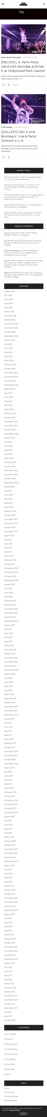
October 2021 (10, 527)
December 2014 (11, 849)
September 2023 (11, 434)
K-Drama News (10, 1049)
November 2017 (11, 711)
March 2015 (9, 837)
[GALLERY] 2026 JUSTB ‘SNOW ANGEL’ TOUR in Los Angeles (20, 234)
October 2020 (10, 576)
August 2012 (9, 963)
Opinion (7, 1074)
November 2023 (11, 426)
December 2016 (11, 751)
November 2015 (11, 804)
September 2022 (11, 483)
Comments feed (11, 1096)
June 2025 (8, 348)
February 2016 (10, 792)
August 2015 (9, 817)
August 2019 (9, 625)
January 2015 (9, 845)
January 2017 (9, 747)
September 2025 (11, 336)
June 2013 (8, 922)
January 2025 (9, 369)
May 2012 (8, 975)
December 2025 (11, 324)
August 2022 (9, 487)
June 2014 (8, 874)
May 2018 (8, 686)
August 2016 (9, 768)
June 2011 (8, 1016)
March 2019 (9, 645)
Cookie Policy (14, 1110)
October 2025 (10, 332)
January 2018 (9, 703)
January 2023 (9, 466)
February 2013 (10, 939)
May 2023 (8, 450)
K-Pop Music (9, 1064)
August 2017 (9, 719)
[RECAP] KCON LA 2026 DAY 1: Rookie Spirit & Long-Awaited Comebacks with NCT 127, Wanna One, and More (23, 197)
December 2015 (11, 800)
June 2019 (8, 633)
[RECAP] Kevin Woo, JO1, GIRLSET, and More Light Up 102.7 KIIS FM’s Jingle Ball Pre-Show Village (23, 275)
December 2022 (11, 470)
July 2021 (8, 540)
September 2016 (11, 764)
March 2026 (9, 312)
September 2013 (11, 910)
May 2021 (8, 548)
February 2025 (10, 365)
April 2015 (8, 833)
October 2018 (10, 666)
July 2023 (8, 442)
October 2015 (9, 808)
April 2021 (8, 552)
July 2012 (8, 967)
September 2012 (11, 959)
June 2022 (8, 495)
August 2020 (9, 584)
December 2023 (11, 422)
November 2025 (11, 328)
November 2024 (11, 377)
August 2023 (9, 438)
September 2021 (11, 531)
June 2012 (8, 971)
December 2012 (11, 947)
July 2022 (8, 491)
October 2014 (10, 857)
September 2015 (11, 812)
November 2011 (10, 1000)
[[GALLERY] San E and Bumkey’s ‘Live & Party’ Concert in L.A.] (23, 109)
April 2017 (8, 735)
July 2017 (8, 723)
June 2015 (8, 825)
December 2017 (11, 707)
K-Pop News (9, 1069)
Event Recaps (6, 57)
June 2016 (8, 776)
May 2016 (8, 780)
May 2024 (8, 401)
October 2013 (10, 906)
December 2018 (11, 658)
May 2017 (8, 731)
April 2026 (8, 307)
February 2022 (10, 511)
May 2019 (8, 637)
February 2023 (10, 462)
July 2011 (8, 1012)
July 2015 (8, 821)
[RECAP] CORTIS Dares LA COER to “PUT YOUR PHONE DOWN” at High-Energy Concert (22, 187)
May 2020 (8, 597)
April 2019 (8, 641)
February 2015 (10, 841)
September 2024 (11, 385)
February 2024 (10, 413)
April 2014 (8, 882)
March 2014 (9, 886)
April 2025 (8, 356)
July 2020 (8, 588)
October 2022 (10, 479)
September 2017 (11, 715)
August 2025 (9, 340)
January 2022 (9, 515)
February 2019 (10, 650)
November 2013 (11, 902)
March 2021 (9, 556)
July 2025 (8, 344)
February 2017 (10, 743)
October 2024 (10, 381)
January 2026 (9, 320)
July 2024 (8, 393)
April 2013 (8, 931)
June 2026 (8, 299)
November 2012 (11, 951)
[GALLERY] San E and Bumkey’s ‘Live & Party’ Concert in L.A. (19, 136)
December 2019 (11, 609)
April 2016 (8, 784)
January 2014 (9, 894)
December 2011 (10, 996)
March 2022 (9, 507)
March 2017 (9, 739)
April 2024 (8, 405)
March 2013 (9, 935)
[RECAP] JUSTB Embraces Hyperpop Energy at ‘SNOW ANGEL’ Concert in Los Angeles (23, 243)
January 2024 (9, 417)
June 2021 (8, 544)
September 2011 (11, 1008)
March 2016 (9, 788)
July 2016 (8, 772)
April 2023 (8, 454)
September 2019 (11, 621)
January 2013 (9, 943)
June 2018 (8, 682)
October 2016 (10, 760)
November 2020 (11, 572)
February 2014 (10, 890)
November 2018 (11, 662)
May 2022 (8, 499)
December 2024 (11, 373)
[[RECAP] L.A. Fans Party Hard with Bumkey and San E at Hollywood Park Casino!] (23, 39)
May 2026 (8, 303)
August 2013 (9, 914)
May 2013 (8, 926)
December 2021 (11, 519)
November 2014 (11, 853)
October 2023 (10, 430)
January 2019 (9, 654)
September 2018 (11, 670)
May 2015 (8, 829)
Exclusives (17, 57)
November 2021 (11, 523)
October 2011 (9, 1004)
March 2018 (9, 694)
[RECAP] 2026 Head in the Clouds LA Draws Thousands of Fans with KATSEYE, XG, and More (22, 215)
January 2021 (9, 564)
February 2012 (10, 988)
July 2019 (8, 629)
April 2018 (8, 690)
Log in (7, 1088)
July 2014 (8, 869)
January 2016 (9, 796)
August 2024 (9, 389)
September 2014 (11, 861)
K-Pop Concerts (11, 1054)
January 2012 (9, 992)
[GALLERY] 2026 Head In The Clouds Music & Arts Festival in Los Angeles (23, 206)
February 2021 (10, 560)
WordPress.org (10, 1100)
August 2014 (9, 865)
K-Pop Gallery (6, 127)
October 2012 (10, 955)
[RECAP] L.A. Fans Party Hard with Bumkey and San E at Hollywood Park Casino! (23, 66)
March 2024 (9, 409)
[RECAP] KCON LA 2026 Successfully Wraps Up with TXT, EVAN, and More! (22, 178)
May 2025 (8, 352)
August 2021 (9, 536)
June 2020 (8, 593)
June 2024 (8, 397)
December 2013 (11, 898)
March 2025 (9, 360)
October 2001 (10, 1020)
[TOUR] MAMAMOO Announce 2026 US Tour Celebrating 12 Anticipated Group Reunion (21, 253)
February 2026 (10, 316)
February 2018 (10, 698)
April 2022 (8, 503)
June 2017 (8, 727)
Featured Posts (10, 1044)
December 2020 (11, 568)
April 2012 (8, 979)
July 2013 (8, 918)
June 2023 (8, 446)
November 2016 (11, 755)
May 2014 (8, 878)
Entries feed (9, 1092)
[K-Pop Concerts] (23, 4)
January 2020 (10, 605)
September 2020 (11, 580)
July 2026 (8, 295)
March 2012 (9, 983)
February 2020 (10, 601)
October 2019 (10, 617)
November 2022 (11, 474)
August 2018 (9, 674)
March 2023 (9, 458)
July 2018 (8, 678)
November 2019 (11, 613)
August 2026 (9, 291)
